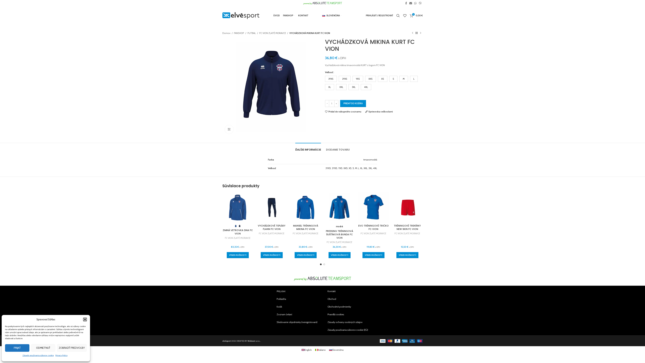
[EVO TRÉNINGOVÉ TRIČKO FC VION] (373, 207)
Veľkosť (329, 72)
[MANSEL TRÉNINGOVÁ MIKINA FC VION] (305, 207)
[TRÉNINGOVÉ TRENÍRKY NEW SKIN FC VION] (407, 207)
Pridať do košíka (353, 103)
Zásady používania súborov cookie (38, 355)
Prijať (17, 347)
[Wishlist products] (404, 15)
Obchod (332, 298)
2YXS (334, 168)
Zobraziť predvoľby (72, 347)
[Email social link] (410, 3)
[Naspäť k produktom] (417, 33)
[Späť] (413, 33)
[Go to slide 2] (324, 264)
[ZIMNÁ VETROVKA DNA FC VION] (237, 207)
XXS (345, 168)
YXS (340, 168)
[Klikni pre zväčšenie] (229, 129)
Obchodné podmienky (339, 306)
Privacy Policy (61, 355)
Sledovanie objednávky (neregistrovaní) (297, 322)
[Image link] (322, 278)
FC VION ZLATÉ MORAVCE (272, 33)
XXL (366, 168)
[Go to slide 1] (321, 264)
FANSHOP (239, 33)
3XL (370, 168)
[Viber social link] (420, 3)
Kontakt (332, 291)
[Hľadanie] (398, 15)
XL (361, 168)
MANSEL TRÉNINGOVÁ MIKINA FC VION (305, 227)
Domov (226, 33)
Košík (279, 306)
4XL (375, 168)
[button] (85, 319)
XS (350, 168)
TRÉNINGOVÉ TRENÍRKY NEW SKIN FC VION (407, 227)
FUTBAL (252, 33)
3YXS (328, 168)
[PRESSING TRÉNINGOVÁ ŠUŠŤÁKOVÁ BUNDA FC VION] (339, 207)
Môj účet (281, 291)
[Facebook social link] (406, 3)
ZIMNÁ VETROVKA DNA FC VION (238, 232)
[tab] (308, 148)
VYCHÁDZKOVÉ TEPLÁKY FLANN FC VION (271, 227)
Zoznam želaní (284, 314)
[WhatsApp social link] (415, 3)
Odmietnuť (43, 347)
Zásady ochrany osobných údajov (345, 322)
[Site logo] (240, 15)
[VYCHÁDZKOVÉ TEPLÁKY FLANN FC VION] (271, 207)
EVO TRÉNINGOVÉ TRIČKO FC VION (373, 227)
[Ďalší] (421, 33)
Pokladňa (281, 298)
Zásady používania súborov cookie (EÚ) (348, 329)
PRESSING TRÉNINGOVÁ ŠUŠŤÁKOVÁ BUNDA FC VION (339, 234)
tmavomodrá (370, 159)
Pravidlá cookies (336, 314)
